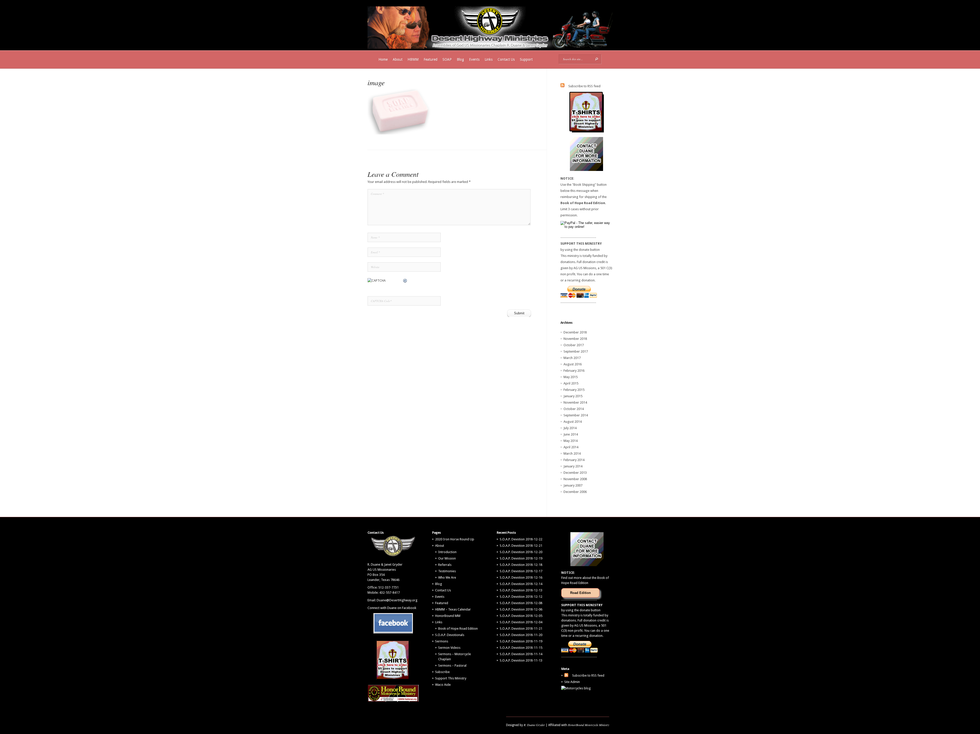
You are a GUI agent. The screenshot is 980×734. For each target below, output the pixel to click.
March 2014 (572, 453)
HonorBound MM (447, 616)
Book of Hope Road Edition (458, 628)
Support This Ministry (450, 678)
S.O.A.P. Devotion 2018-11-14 (521, 654)
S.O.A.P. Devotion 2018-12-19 (521, 558)
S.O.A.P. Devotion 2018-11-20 (521, 635)
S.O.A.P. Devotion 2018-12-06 (521, 609)
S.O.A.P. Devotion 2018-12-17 (521, 571)
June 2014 (571, 434)
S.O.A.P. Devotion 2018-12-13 (521, 590)
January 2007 (573, 485)
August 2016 (573, 364)
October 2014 (574, 409)
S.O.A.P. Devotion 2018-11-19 (521, 641)
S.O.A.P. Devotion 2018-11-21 (521, 628)
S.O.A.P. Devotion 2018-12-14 (521, 584)
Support (526, 59)
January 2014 (573, 466)
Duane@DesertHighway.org (397, 600)
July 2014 (570, 428)
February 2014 (574, 460)
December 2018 (575, 332)
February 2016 (574, 370)
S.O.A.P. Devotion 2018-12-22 (521, 539)
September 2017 (576, 351)
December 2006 (575, 492)
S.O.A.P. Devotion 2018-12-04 (521, 622)
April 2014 (571, 447)
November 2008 (575, 479)
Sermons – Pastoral (452, 665)
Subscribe (442, 672)
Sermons (441, 641)
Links (489, 59)
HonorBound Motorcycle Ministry (588, 725)
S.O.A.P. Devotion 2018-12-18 (521, 565)
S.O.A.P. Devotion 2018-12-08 (521, 603)
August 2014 (573, 422)
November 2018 (575, 339)
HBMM (413, 59)
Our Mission (447, 558)
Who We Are (447, 577)
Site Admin (572, 682)
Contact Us (506, 59)
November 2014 (575, 402)
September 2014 (576, 415)
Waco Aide (443, 685)
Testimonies (447, 571)
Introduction (447, 552)
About (397, 59)
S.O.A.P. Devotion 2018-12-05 (521, 616)
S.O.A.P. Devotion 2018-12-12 (521, 597)
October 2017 (574, 345)
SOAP (447, 59)
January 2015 (573, 396)
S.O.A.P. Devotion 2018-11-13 (521, 660)
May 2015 (571, 377)
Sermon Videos (449, 648)
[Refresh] (405, 280)
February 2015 (574, 390)
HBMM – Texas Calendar (453, 609)
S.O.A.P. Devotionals (449, 635)
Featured (430, 59)
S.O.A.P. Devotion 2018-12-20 (521, 552)
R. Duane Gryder (534, 725)
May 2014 (571, 441)
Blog (460, 59)
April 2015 (571, 383)
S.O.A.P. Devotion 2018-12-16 (521, 577)
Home (383, 59)
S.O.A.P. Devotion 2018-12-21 (521, 546)
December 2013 (575, 473)
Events (474, 59)
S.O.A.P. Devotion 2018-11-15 (521, 648)
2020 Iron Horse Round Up (454, 539)
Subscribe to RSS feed (584, 86)
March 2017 (572, 358)
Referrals (444, 565)
